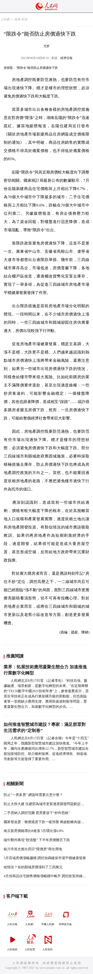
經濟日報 (66, 58)
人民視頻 (12, 949)
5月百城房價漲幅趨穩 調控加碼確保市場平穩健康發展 (45, 858)
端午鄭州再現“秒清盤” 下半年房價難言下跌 (37, 840)
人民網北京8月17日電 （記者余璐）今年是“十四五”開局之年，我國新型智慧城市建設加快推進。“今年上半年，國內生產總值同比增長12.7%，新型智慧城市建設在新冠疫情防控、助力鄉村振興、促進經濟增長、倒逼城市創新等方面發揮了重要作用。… (46, 748)
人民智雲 (30, 949)
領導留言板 (65, 924)
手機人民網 (47, 924)
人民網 (5, 19)
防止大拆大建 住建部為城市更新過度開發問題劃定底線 (46, 804)
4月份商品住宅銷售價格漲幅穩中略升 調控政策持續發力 (46, 876)
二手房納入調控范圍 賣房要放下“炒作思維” (37, 813)
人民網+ (29, 924)
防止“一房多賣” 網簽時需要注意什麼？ (33, 795)
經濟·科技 (21, 19)
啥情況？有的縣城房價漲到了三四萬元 (33, 867)
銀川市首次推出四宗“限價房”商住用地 (33, 849)
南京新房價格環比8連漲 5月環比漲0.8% (34, 831)
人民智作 (47, 949)
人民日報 (12, 924)
